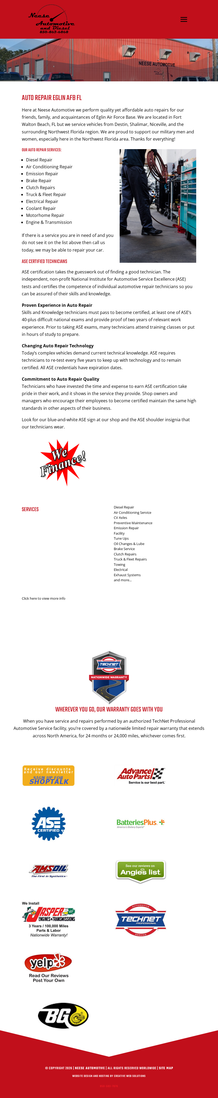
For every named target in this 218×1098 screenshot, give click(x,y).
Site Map (166, 1068)
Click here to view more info (43, 598)
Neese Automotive (90, 1068)
